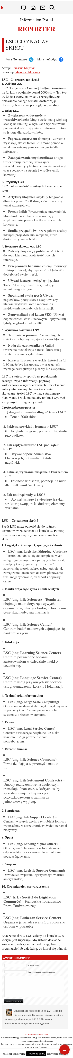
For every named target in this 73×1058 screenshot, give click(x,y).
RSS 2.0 (36, 1019)
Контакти (30, 1034)
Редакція (43, 1034)
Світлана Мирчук (23, 68)
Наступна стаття (56, 1053)
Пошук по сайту (36, 1053)
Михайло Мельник (27, 72)
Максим (33, 1010)
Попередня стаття (15, 1053)
